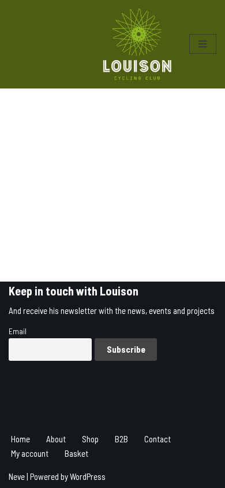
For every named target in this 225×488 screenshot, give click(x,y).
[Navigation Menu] (202, 44)
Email (18, 331)
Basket (76, 453)
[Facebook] (141, 409)
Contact (157, 439)
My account (29, 453)
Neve (17, 476)
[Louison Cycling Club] (137, 44)
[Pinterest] (201, 409)
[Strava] (111, 409)
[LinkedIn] (171, 409)
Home (20, 439)
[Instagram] (81, 409)
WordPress (88, 476)
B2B (121, 439)
